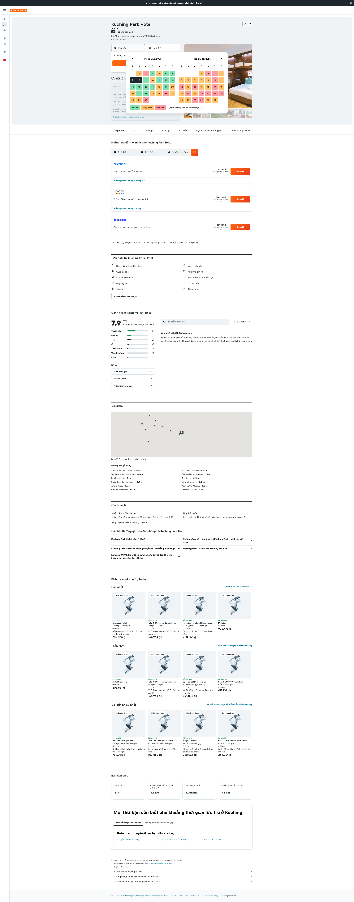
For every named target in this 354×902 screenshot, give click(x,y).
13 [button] (172, 80)
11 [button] (159, 80)
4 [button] (159, 73)
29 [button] (139, 100)
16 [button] (146, 86)
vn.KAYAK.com (116, 896)
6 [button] (172, 73)
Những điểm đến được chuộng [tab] (159, 822)
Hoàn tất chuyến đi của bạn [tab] (128, 822)
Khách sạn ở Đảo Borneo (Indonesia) (185, 896)
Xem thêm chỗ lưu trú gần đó (239, 586)
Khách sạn (129, 896)
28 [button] (132, 100)
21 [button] (133, 93)
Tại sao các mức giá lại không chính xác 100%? (137, 881)
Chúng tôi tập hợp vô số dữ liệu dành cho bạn (136, 876)
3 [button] (152, 73)
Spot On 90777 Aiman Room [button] (231, 682)
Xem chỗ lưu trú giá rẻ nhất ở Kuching (235, 645)
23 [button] (146, 93)
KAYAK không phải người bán (128, 871)
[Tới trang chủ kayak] (18, 10)
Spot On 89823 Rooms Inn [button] (194, 682)
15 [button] (139, 86)
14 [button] (133, 86)
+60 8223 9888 (118, 39)
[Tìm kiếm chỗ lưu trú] (4, 24)
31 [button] (215, 100)
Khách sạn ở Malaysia (160, 896)
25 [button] (159, 93)
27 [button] (172, 93)
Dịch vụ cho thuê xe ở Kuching (173, 839)
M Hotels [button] (222, 623)
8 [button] (139, 80)
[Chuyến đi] (4, 52)
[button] (351, 3)
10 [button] (152, 80)
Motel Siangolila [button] (119, 682)
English (199, 3)
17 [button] (152, 86)
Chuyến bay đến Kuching (128, 839)
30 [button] (146, 100)
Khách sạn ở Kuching (213, 839)
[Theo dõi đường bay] (4, 44)
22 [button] (139, 93)
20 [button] (172, 86)
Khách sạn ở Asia (142, 896)
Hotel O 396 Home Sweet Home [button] (162, 623)
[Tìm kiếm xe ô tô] (4, 30)
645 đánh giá (127, 31)
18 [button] (159, 86)
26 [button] (166, 93)
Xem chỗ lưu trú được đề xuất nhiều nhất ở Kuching (228, 704)
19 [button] (166, 86)
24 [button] (152, 93)
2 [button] (146, 73)
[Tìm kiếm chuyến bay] (4, 19)
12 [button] (166, 80)
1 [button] (139, 73)
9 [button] (146, 80)
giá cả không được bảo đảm (161, 863)
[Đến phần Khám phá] (4, 38)
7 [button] (132, 80)
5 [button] (165, 73)
